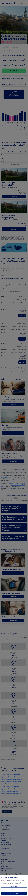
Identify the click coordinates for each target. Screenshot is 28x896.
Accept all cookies (14, 893)
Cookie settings (14, 886)
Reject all (14, 889)
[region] (14, 885)
